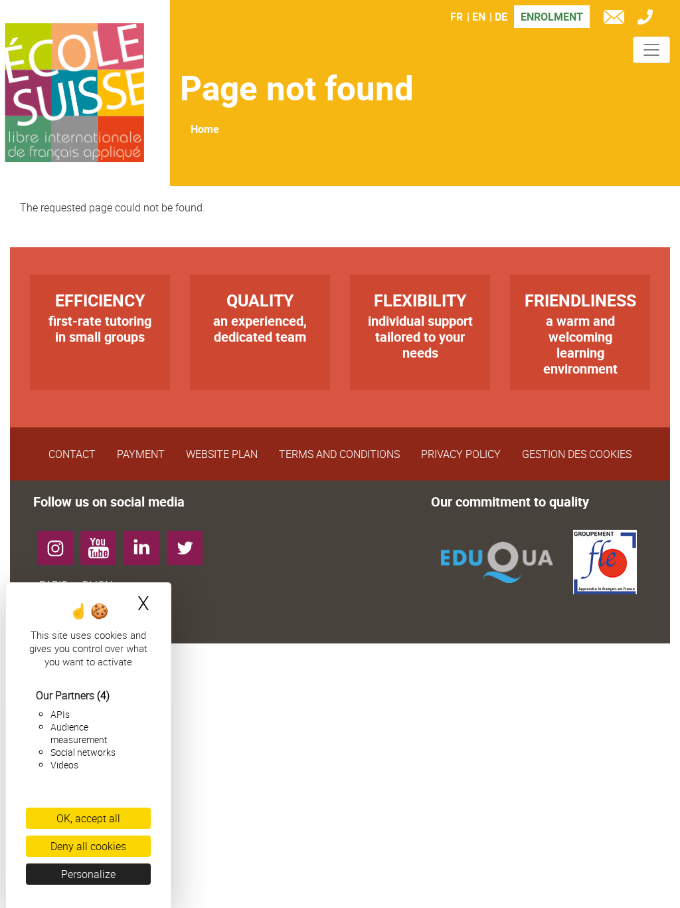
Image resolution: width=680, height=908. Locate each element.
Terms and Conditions (339, 454)
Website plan (222, 454)
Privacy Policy (461, 454)
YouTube (103, 543)
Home (205, 129)
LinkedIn (146, 543)
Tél (648, 19)
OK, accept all (88, 818)
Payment (141, 454)
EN (478, 16)
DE (501, 16)
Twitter (190, 543)
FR (456, 16)
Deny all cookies (88, 846)
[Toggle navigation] (651, 50)
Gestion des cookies (577, 454)
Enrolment (552, 16)
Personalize (88, 874)
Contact (72, 454)
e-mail (617, 19)
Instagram (60, 543)
